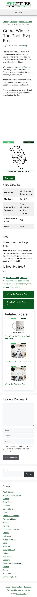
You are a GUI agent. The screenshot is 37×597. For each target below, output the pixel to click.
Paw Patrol (7, 557)
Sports (5, 570)
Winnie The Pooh (25, 22)
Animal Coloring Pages (12, 495)
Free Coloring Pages (11, 529)
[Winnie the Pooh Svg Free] (18, 380)
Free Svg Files (21, 594)
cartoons (18, 82)
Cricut (22, 204)
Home (5, 22)
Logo (5, 543)
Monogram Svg (9, 550)
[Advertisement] (18, 117)
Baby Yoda (7, 502)
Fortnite (6, 526)
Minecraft (6, 546)
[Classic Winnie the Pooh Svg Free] (18, 357)
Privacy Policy (17, 587)
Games (6, 533)
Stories (27, 590)
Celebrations (8, 509)
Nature (5, 553)
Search (5, 470)
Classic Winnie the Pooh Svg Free (18, 303)
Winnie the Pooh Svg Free (17, 294)
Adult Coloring (8, 492)
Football (6, 523)
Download (9, 178)
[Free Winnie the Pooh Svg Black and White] (18, 332)
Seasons (6, 560)
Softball (6, 567)
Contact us (27, 587)
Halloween (7, 536)
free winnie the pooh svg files (17, 281)
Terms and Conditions (15, 590)
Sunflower (7, 574)
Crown (5, 512)
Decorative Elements (11, 516)
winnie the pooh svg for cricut (14, 284)
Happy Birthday (9, 540)
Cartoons (13, 22)
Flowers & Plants (9, 519)
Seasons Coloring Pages (12, 563)
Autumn (6, 499)
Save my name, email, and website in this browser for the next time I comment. (19, 448)
